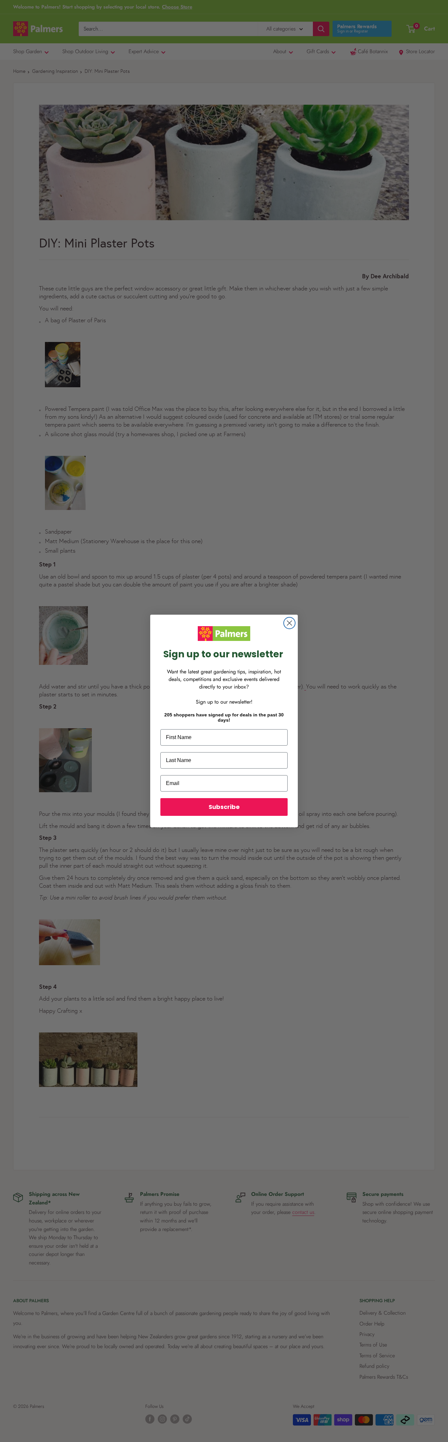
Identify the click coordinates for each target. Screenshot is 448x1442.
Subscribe (224, 807)
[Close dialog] (289, 623)
